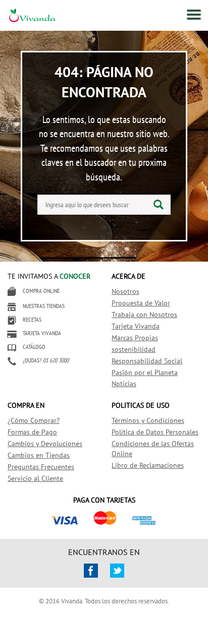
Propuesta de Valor (141, 302)
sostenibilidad (133, 349)
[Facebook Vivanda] (91, 571)
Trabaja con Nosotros (144, 314)
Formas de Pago (32, 432)
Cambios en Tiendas (39, 455)
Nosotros (125, 291)
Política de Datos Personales (155, 432)
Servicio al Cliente (35, 478)
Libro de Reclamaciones (148, 465)
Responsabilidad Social (147, 360)
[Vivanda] (21, 17)
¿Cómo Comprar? (34, 420)
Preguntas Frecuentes (41, 466)
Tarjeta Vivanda (136, 326)
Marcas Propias (135, 337)
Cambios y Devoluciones (45, 443)
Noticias (124, 383)
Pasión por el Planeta (145, 372)
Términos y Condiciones (148, 420)
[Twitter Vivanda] (117, 571)
